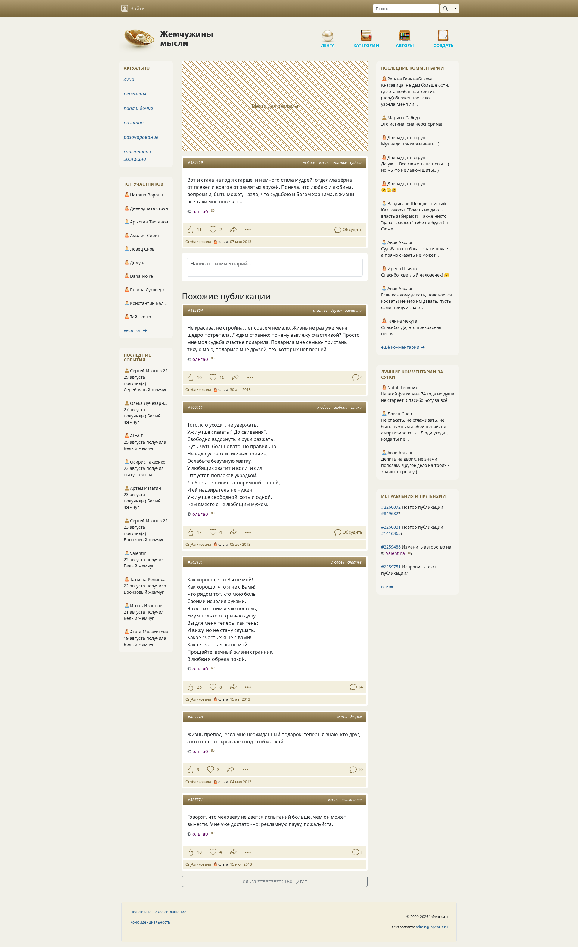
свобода (340, 407)
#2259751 (391, 567)
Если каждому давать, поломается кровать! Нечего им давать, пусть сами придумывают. (416, 301)
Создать (443, 33)
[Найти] (446, 8)
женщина (353, 310)
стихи (356, 407)
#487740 (195, 717)
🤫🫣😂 (388, 190)
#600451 (195, 407)
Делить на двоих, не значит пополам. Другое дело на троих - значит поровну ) (415, 465)
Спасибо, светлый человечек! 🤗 (415, 275)
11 (199, 229)
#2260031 (391, 527)
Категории (366, 33)
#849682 (389, 513)
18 (199, 852)
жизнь (324, 162)
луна (129, 79)
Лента (327, 33)
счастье (340, 162)
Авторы (405, 33)
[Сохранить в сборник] (212, 229)
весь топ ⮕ (135, 330)
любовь (309, 162)
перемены (135, 93)
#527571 (195, 799)
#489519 (195, 162)
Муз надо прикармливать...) (410, 144)
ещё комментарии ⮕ (403, 347)
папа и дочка (138, 108)
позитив (134, 122)
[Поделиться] (233, 230)
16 (199, 377)
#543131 (195, 562)
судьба (356, 162)
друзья (336, 310)
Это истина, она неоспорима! (411, 124)
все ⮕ (387, 586)
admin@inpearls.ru (432, 927)
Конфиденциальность (150, 922)
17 (199, 532)
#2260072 (391, 507)
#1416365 (391, 533)
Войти (137, 8)
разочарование (141, 137)
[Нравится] (190, 229)
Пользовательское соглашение (158, 911)
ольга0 (200, 211)
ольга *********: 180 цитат (275, 881)
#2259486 (391, 547)
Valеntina (395, 553)
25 (199, 687)
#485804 (195, 310)
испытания (352, 799)
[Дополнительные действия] (248, 229)
